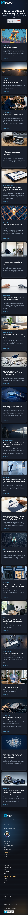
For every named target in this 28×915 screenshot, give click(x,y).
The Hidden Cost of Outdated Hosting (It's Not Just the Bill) (12, 718)
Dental (5, 869)
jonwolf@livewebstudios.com (11, 824)
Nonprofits (7, 871)
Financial (6, 859)
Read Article (6, 58)
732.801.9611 (7, 822)
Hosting (6, 843)
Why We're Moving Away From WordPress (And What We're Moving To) (12, 152)
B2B (5, 873)
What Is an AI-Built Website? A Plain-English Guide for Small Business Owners (12, 755)
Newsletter (13, 908)
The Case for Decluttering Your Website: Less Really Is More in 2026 (12, 262)
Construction (7, 861)
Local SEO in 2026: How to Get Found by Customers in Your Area (13, 225)
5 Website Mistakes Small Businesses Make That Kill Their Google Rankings (12, 372)
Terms (9, 908)
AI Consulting (7, 849)
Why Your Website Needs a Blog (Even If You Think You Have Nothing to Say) (14, 336)
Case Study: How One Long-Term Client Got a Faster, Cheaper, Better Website (14, 586)
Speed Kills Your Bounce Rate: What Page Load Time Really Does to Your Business (14, 481)
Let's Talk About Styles (10, 47)
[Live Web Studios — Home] (8, 816)
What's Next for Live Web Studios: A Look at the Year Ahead (13, 81)
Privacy (5, 908)
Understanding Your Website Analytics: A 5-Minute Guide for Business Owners (12, 189)
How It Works (7, 896)
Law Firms (6, 856)
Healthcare (6, 854)
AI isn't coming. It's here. (10, 687)
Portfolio (6, 885)
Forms (5, 887)
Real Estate (6, 863)
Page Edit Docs (7, 889)
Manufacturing (7, 867)
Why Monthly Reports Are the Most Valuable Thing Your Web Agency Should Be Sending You (13, 517)
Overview (6, 894)
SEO (5, 847)
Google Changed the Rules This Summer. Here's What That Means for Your (13, 621)
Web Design (7, 841)
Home (5, 878)
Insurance (6, 865)
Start (5, 898)
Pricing (5, 880)
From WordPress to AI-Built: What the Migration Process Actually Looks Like (13, 444)
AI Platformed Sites (8, 845)
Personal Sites (7, 882)
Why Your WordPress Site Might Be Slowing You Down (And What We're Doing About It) (13, 792)
